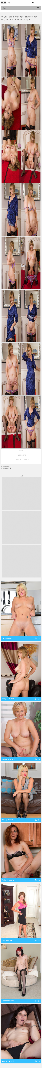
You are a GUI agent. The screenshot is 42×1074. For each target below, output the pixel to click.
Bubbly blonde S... (9, 819)
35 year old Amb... (9, 1061)
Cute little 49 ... (8, 940)
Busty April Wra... (8, 699)
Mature (8, 468)
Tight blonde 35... (8, 638)
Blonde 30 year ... (8, 759)
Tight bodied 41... (8, 1001)
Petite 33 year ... (8, 880)
